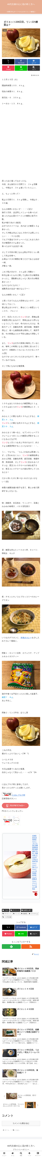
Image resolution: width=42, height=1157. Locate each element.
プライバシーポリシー (21, 1149)
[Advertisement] (21, 145)
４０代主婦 (7, 917)
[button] (34, 68)
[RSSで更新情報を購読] (30, 946)
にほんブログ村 (18, 795)
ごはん (6, 910)
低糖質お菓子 (27, 910)
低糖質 (25, 913)
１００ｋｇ (34, 913)
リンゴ (17, 913)
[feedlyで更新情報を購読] (11, 946)
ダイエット (15, 910)
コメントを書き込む (21, 1123)
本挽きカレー (26, 638)
